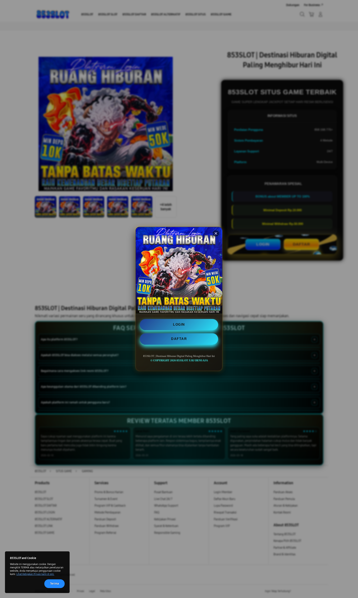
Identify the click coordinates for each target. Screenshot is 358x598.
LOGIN (179, 324)
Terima (54, 583)
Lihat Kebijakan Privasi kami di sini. (35, 574)
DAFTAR (179, 339)
